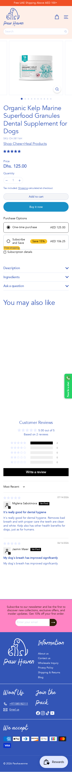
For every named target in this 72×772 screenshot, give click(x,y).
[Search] (66, 31)
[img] (12, 498)
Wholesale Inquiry (48, 663)
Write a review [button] (36, 472)
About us (43, 653)
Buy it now (36, 206)
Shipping (23, 188)
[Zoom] (57, 89)
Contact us (44, 658)
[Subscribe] (53, 622)
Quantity (8, 173)
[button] (56, 17)
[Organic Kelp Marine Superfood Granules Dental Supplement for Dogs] (28, 355)
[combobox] (36, 31)
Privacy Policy (45, 667)
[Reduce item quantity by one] (6, 180)
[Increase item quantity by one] (19, 180)
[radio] (36, 227)
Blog (40, 677)
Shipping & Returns (49, 672)
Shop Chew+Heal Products (25, 144)
